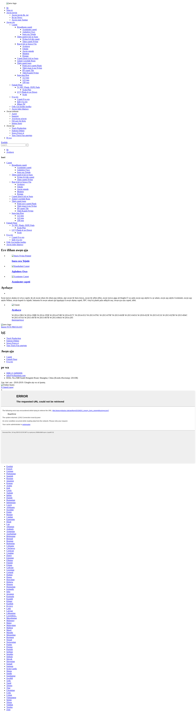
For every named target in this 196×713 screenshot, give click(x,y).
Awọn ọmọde (28, 51)
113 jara (25, 78)
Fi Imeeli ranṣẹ (7, 387)
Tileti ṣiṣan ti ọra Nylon (32, 68)
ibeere (14, 320)
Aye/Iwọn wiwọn (19, 118)
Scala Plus (26, 90)
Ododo (25, 49)
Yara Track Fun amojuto (22, 135)
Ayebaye (26, 46)
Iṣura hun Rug (23, 75)
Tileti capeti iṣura (24, 63)
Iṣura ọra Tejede (29, 34)
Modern (25, 53)
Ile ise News (17, 17)
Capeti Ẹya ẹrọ (23, 99)
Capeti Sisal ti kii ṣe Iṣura (27, 58)
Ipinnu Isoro (17, 123)
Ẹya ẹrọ (15, 97)
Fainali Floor (17, 85)
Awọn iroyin (11, 13)
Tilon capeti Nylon (30, 41)
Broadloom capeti (24, 27)
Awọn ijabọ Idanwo (20, 109)
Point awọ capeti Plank (32, 65)
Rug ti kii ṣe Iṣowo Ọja (27, 44)
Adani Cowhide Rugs (26, 61)
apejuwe (20, 320)
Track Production (19, 128)
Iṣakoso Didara (18, 130)
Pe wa (9, 138)
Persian (25, 56)
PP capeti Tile (28, 70)
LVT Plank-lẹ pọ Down (27, 92)
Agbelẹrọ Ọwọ (28, 32)
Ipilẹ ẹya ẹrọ (22, 102)
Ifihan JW (21, 104)
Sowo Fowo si (18, 133)
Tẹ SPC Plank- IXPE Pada (28, 87)
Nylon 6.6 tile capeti (30, 39)
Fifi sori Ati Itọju (19, 121)
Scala (24, 94)
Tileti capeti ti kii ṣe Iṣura (27, 37)
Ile (7, 8)
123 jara (25, 80)
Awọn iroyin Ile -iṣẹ (20, 15)
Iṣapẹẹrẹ (15, 116)
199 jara (25, 82)
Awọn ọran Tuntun (20, 20)
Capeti (14, 25)
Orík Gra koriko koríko (21, 106)
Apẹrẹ (14, 114)
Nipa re (9, 10)
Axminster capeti (29, 29)
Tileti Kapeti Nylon (30, 73)
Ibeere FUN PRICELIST (11, 327)
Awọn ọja (10, 22)
